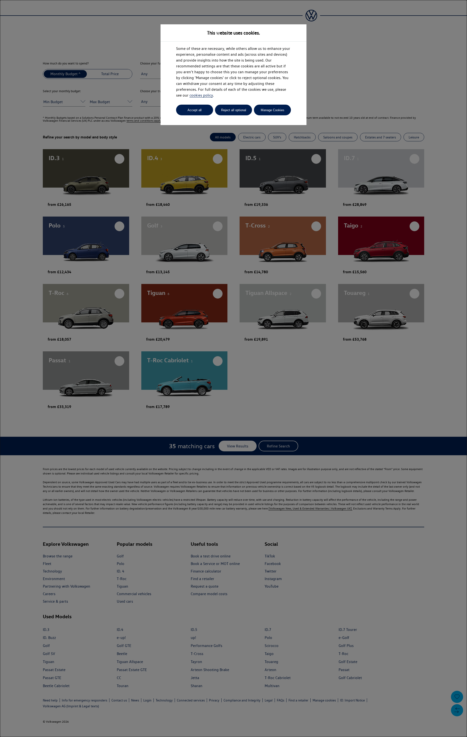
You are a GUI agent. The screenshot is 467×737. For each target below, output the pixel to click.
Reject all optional (233, 110)
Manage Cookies (272, 110)
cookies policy (201, 95)
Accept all (195, 110)
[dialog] (233, 368)
